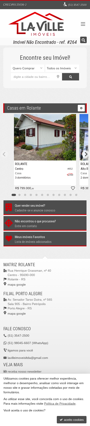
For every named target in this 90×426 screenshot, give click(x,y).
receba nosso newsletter (25, 371)
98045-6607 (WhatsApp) (28, 343)
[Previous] (18, 137)
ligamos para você (20, 350)
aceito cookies (73, 419)
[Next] (71, 137)
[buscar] (70, 76)
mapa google (17, 284)
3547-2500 (77, 5)
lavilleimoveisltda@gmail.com (28, 358)
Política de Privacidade (60, 403)
